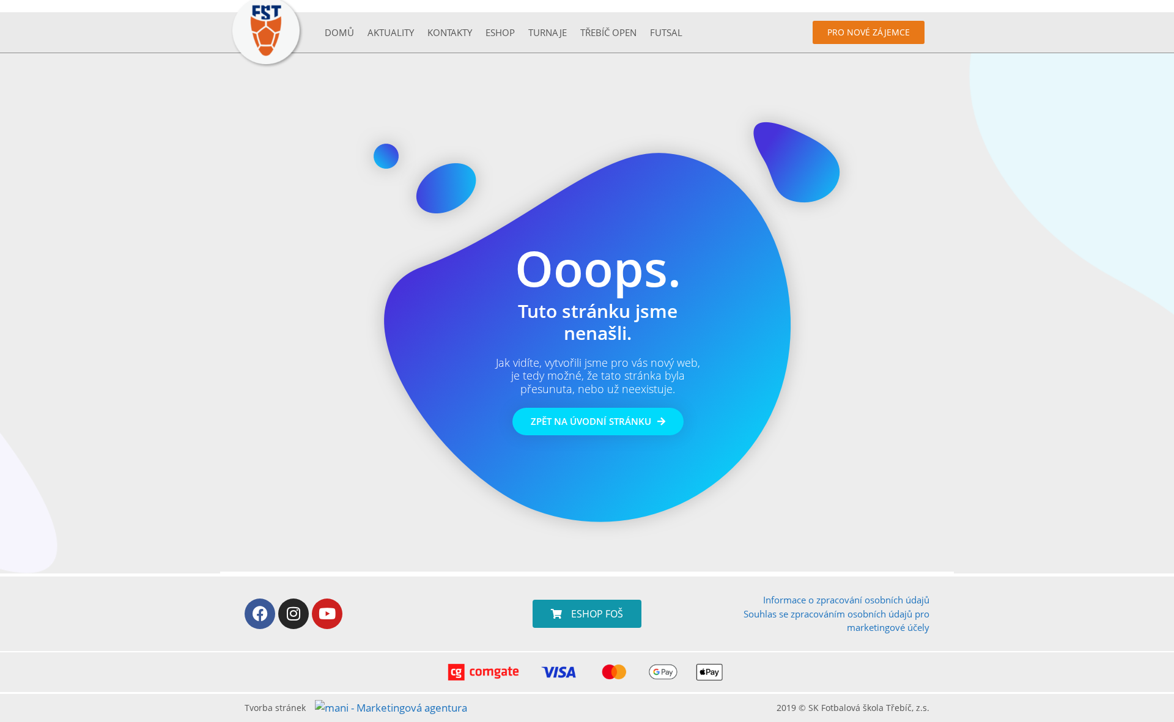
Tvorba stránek (275, 707)
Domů (339, 32)
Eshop (500, 32)
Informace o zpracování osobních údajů (846, 600)
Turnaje (547, 32)
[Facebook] (260, 614)
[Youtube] (327, 614)
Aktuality (390, 32)
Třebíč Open (608, 32)
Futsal (666, 32)
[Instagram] (293, 614)
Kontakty (449, 32)
